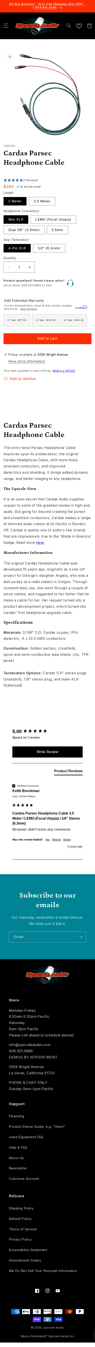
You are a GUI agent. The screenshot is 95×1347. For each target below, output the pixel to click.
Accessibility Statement (28, 1250)
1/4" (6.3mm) (49, 248)
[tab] (68, 772)
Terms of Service (23, 1229)
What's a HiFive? (64, 370)
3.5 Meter (42, 201)
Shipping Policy (21, 1208)
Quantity (10, 258)
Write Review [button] (47, 752)
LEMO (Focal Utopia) (53, 219)
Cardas (9, 145)
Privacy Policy (20, 1239)
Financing (16, 1116)
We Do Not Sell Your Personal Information (43, 1271)
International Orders (25, 1260)
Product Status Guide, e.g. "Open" (37, 1127)
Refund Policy (20, 1219)
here (40, 542)
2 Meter (15, 201)
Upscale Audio (53, 1327)
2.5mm (57, 230)
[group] (47, 731)
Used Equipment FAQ (26, 1137)
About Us (16, 1158)
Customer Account (24, 1179)
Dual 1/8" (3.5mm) (24, 230)
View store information (26, 361)
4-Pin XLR (17, 248)
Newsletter (18, 1168)
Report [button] (56, 839)
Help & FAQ (18, 1148)
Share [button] (67, 839)
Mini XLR (15, 219)
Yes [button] (47, 839)
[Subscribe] (81, 937)
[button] (6, 26)
